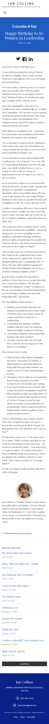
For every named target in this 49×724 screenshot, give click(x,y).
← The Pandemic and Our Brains (17, 533)
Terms (16, 717)
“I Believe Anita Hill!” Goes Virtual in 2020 (23, 640)
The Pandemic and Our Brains (17, 574)
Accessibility (31, 717)
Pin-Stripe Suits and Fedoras (17, 552)
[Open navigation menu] (5, 12)
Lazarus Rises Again (12, 618)
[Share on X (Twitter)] (18, 59)
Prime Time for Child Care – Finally (20, 563)
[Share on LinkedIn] (31, 59)
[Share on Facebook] (24, 59)
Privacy (22, 717)
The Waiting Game (11, 596)
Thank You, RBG (10, 629)
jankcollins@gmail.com (27, 705)
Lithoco (41, 712)
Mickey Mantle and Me (13, 651)
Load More (24, 664)
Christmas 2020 (10, 607)
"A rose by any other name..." (16, 585)
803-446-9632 (27, 698)
